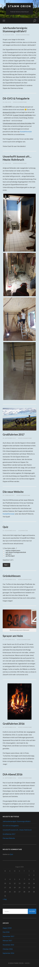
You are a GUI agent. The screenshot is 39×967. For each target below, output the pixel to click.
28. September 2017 (9, 438)
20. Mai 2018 (7, 163)
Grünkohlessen (11, 576)
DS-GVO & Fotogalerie (16, 98)
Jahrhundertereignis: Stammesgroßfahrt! (15, 29)
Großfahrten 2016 (13, 723)
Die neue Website (13, 491)
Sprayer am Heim (13, 635)
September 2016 (8, 953)
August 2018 (7, 928)
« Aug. (5, 899)
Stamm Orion (19, 6)
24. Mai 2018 (7, 102)
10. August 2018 (8, 35)
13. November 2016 (9, 579)
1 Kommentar (23, 530)
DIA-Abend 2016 (12, 774)
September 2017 (8, 936)
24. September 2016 (9, 727)
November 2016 (8, 945)
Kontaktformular (26, 131)
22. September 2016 (9, 778)
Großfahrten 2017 (13, 434)
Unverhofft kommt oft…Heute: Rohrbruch (17, 158)
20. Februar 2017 (8, 495)
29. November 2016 (9, 530)
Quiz (5, 526)
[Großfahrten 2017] (19, 419)
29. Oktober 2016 (9, 639)
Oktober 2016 (8, 949)
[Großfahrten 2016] (19, 701)
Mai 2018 (6, 932)
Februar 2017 (7, 940)
